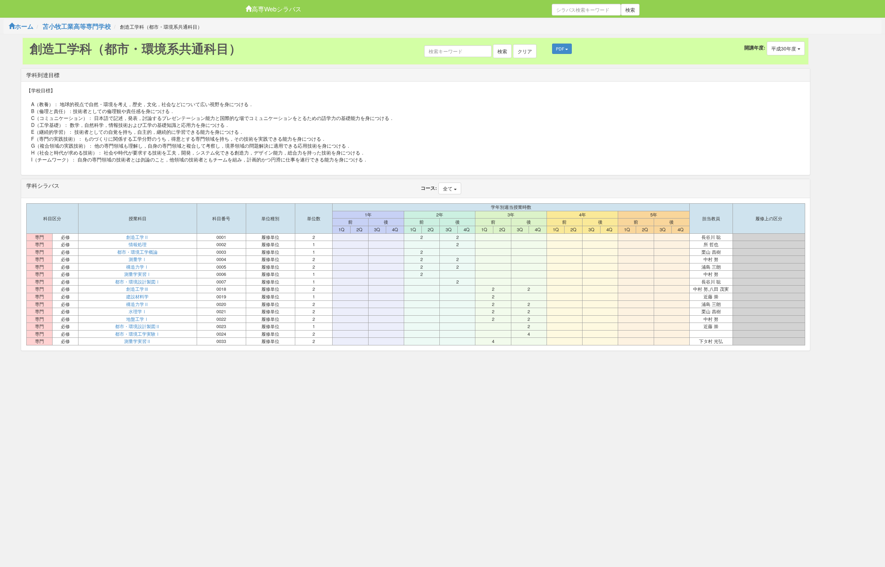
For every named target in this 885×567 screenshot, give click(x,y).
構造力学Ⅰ (137, 267)
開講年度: (754, 47)
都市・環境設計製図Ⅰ (137, 282)
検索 (630, 9)
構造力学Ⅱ (137, 304)
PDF (560, 49)
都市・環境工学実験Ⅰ (137, 334)
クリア (525, 51)
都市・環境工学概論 (137, 252)
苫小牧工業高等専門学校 (77, 26)
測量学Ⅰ (138, 259)
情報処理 (138, 244)
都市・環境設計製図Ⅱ (137, 326)
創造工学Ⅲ (137, 289)
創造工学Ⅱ (137, 237)
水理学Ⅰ (138, 311)
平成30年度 (784, 48)
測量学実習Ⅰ (137, 274)
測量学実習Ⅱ (137, 341)
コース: (429, 187)
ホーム (24, 26)
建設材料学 (137, 297)
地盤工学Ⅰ (137, 319)
